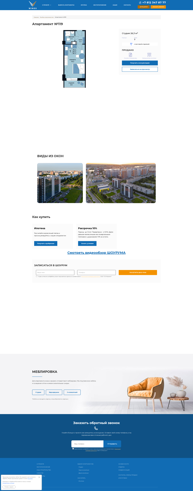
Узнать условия (87, 243)
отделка (121, 467)
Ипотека (81, 481)
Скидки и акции (124, 470)
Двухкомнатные (84, 473)
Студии (81, 467)
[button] (46, 5)
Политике (30, 478)
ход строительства (44, 470)
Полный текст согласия (8, 483)
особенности (123, 464)
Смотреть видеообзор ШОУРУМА (96, 253)
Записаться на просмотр (140, 69)
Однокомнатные (84, 470)
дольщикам (144, 7)
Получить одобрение (45, 243)
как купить (81, 478)
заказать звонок (158, 7)
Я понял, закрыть (9, 487)
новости (40, 473)
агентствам (122, 478)
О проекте (40, 464)
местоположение (43, 467)
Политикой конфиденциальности (90, 276)
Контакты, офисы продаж (127, 475)
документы (41, 476)
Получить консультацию (140, 63)
